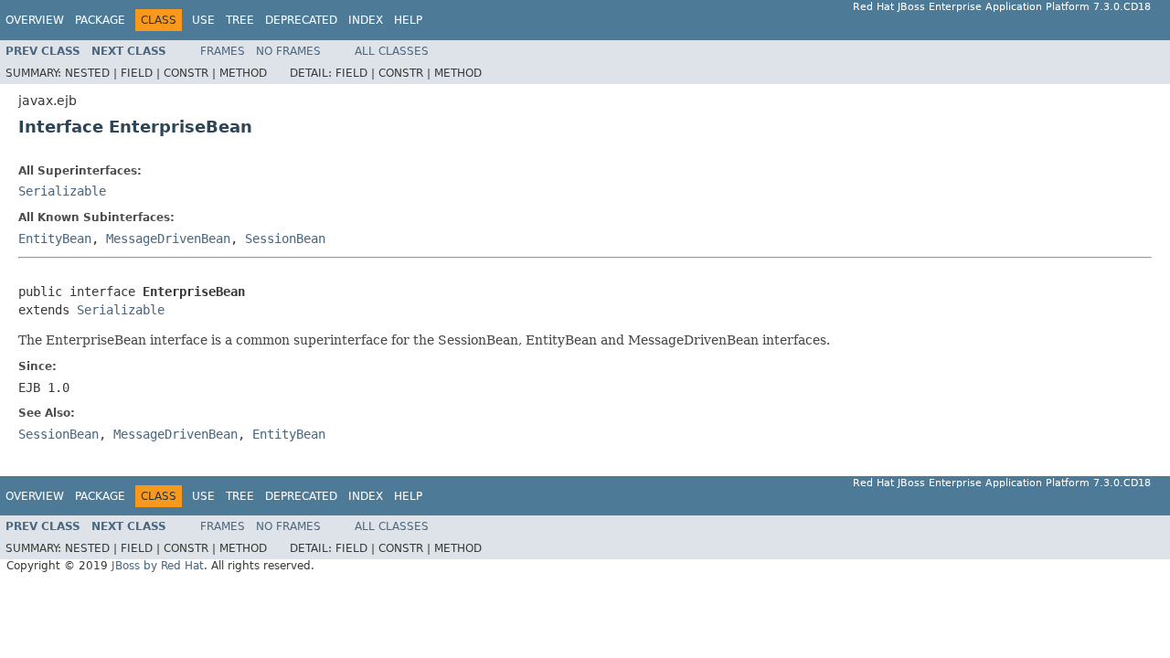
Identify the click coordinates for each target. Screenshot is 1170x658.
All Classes (392, 51)
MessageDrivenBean (168, 238)
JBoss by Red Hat (158, 565)
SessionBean (285, 238)
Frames (222, 51)
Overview (34, 20)
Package (100, 20)
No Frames (288, 51)
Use (203, 20)
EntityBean (54, 238)
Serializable (62, 191)
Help (408, 20)
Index (365, 20)
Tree (240, 20)
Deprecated (301, 20)
